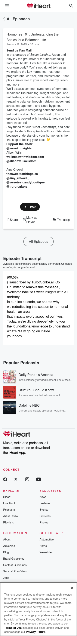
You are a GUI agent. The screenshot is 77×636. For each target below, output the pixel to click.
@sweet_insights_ (19, 148)
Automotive (47, 539)
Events (44, 509)
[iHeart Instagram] (27, 479)
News (43, 497)
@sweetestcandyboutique (25, 182)
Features (45, 503)
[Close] (72, 588)
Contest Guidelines (15, 565)
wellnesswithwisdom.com (25, 156)
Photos (44, 522)
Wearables (46, 552)
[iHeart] (38, 6)
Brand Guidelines (13, 558)
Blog (6, 552)
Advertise (9, 546)
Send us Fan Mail (19, 50)
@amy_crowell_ (17, 178)
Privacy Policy (35, 632)
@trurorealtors (17, 186)
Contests (45, 516)
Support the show (19, 144)
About (6, 539)
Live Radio (9, 503)
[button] (30, 207)
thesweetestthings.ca (22, 174)
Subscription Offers (15, 571)
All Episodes (18, 18)
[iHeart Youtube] (38, 479)
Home (43, 546)
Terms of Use (13, 628)
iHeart (6, 497)
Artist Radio (10, 516)
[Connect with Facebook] (5, 479)
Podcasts (9, 509)
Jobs (6, 578)
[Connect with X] (16, 479)
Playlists (8, 522)
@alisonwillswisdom (21, 161)
